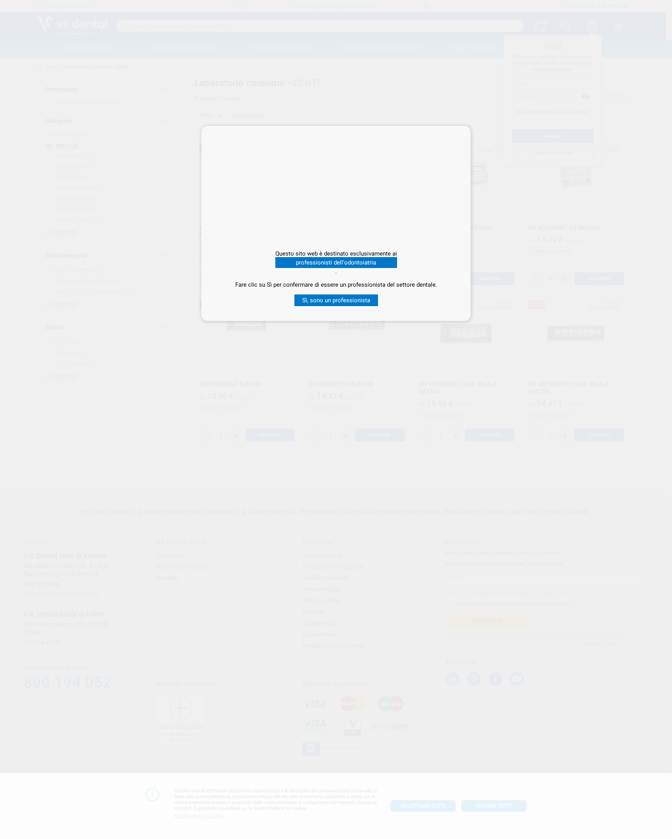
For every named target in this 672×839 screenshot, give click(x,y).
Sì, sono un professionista (336, 300)
